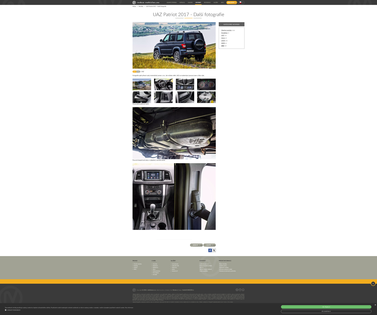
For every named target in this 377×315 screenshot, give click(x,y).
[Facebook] (237, 290)
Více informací (129, 307)
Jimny (223, 38)
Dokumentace (156, 271)
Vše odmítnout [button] (326, 311)
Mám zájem (231, 2)
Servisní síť (175, 271)
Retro (173, 269)
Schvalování (175, 264)
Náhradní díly (175, 265)
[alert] (188, 309)
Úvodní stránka (138, 264)
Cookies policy (223, 265)
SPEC (135, 269)
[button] (69, 310)
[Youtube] (240, 290)
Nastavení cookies (224, 267)
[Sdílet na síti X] (214, 250)
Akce (154, 269)
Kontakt (155, 274)
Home (134, 6)
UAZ (222, 46)
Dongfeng (224, 33)
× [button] (375, 305)
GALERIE (208, 245)
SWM (223, 43)
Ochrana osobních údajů (225, 269)
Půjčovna (174, 267)
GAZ (222, 35)
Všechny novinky (226, 30)
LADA (223, 41)
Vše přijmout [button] (326, 307)
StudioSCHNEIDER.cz (188, 290)
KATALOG (196, 245)
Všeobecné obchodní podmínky (227, 271)
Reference (155, 267)
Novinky (141, 6)
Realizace (155, 265)
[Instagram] (243, 290)
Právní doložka (223, 264)
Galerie (135, 267)
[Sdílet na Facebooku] (210, 250)
